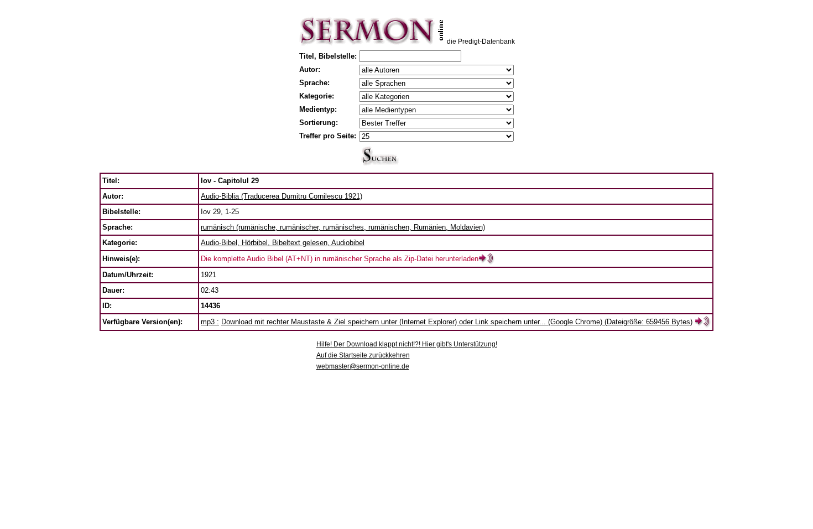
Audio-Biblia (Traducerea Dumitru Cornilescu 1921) (281, 196)
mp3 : (210, 322)
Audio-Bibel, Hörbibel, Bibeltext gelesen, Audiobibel (282, 242)
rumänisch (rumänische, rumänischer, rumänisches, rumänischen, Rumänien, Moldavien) (343, 227)
